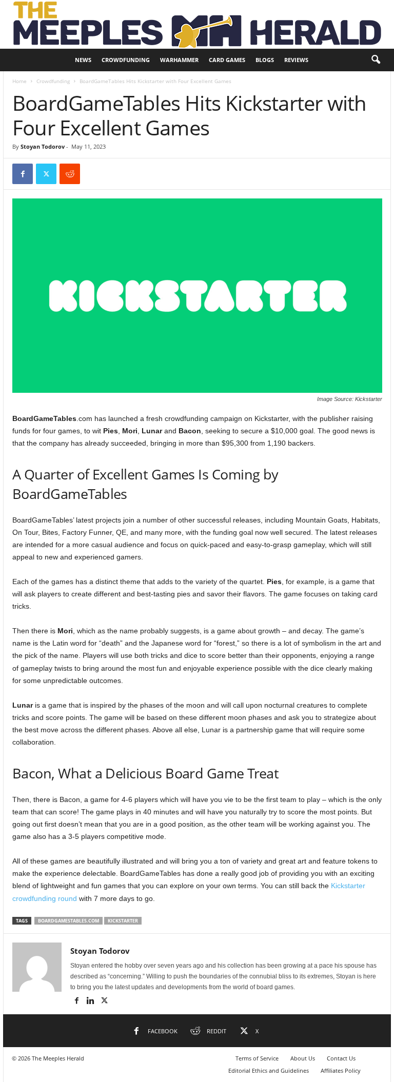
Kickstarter (123, 920)
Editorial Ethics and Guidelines (268, 1070)
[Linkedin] (91, 1001)
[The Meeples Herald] (197, 24)
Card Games (227, 60)
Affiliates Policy (341, 1070)
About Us (302, 1058)
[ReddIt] (70, 174)
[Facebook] (22, 174)
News (83, 60)
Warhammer (179, 60)
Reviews (296, 60)
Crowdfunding (126, 60)
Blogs (264, 60)
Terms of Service (257, 1058)
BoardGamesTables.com (68, 920)
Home (19, 81)
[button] (375, 60)
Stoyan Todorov (43, 146)
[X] (46, 174)
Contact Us (341, 1058)
